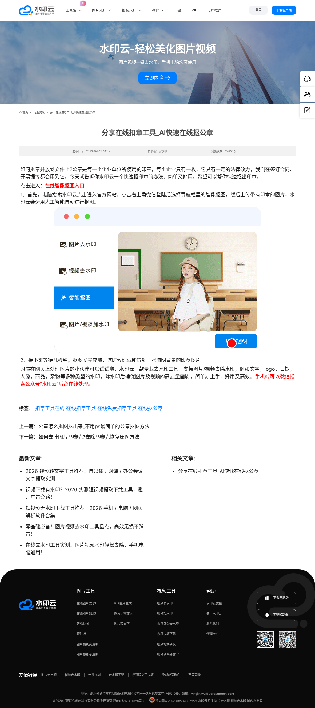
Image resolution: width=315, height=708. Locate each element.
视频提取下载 (166, 634)
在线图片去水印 (87, 603)
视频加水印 (165, 613)
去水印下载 (116, 675)
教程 (155, 10)
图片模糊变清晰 (87, 644)
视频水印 (129, 10)
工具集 (74, 7)
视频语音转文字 (168, 654)
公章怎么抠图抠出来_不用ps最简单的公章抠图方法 (94, 426)
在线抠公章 (150, 408)
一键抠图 (94, 675)
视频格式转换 (166, 644)
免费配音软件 (171, 675)
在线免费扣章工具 (117, 408)
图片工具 (86, 591)
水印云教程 (214, 603)
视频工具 (166, 591)
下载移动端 (280, 615)
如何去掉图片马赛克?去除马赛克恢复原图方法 (88, 437)
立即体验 (154, 77)
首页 (25, 112)
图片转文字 (122, 623)
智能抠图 (83, 623)
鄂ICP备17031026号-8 (129, 701)
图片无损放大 (123, 613)
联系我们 (212, 623)
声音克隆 (194, 675)
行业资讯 (39, 112)
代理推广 (212, 634)
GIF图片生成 (123, 603)
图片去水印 (49, 675)
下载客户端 (284, 10)
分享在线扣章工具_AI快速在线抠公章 (218, 471)
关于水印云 (214, 613)
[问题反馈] (307, 110)
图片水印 (99, 10)
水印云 (106, 177)
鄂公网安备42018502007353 (176, 701)
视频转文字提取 (143, 675)
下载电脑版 (280, 598)
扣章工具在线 (50, 408)
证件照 (81, 634)
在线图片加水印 (87, 613)
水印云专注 (205, 701)
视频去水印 (165, 603)
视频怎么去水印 (168, 623)
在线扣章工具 (81, 408)
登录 (258, 10)
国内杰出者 (254, 701)
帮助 (211, 591)
